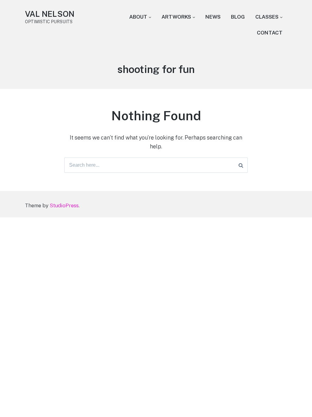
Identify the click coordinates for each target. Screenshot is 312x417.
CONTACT (269, 33)
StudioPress (64, 205)
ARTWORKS (176, 17)
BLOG (238, 17)
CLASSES (266, 17)
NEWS (213, 17)
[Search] (241, 165)
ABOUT (138, 17)
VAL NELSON (49, 14)
